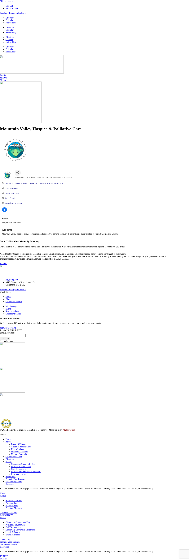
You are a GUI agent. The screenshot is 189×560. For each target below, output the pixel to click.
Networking (11, 23)
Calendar (9, 20)
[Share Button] (18, 173)
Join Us (3, 263)
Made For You (69, 430)
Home (8, 439)
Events (8, 461)
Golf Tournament (18, 469)
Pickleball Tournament (21, 466)
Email (7, 333)
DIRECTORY (6, 515)
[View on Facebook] (4, 211)
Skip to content (6, 1)
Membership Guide (14, 481)
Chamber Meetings (14, 456)
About (8, 442)
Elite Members (17, 449)
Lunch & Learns (18, 474)
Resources (4, 547)
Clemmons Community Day (23, 464)
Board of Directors (19, 444)
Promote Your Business (16, 479)
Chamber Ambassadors (21, 447)
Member (3, 80)
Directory (10, 18)
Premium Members (19, 451)
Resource (10, 484)
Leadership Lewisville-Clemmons (26, 471)
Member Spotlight (19, 454)
